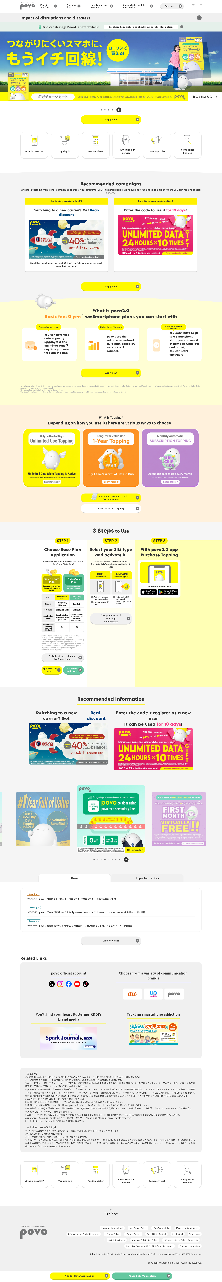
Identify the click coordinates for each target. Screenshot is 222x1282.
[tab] (101, 109)
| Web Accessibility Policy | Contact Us (181, 1240)
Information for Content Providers (83, 1234)
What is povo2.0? (45, 6)
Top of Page (111, 1213)
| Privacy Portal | (133, 1234)
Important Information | (112, 1228)
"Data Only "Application (72, 669)
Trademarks (194, 1234)
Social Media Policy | (156, 1234)
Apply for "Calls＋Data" (51, 670)
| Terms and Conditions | (187, 1228)
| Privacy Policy (112, 1234)
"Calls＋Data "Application (80, 1275)
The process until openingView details (111, 618)
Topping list (71, 6)
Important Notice (147, 878)
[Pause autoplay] (118, 109)
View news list (111, 940)
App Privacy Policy (138, 1228)
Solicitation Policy (116, 1240)
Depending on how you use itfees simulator (111, 498)
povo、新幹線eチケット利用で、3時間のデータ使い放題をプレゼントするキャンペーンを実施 (85, 925)
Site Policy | (177, 1234)
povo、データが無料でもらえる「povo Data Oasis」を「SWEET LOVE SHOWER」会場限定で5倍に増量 (92, 912)
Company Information (190, 1246)
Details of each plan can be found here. (62, 657)
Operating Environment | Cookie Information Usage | (149, 1246)
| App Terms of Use (161, 1228)
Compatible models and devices (134, 6)
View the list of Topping (111, 508)
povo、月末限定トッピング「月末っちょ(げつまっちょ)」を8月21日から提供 (77, 898)
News (74, 878)
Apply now (170, 6)
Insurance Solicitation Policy (144, 1240)
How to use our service (99, 6)
